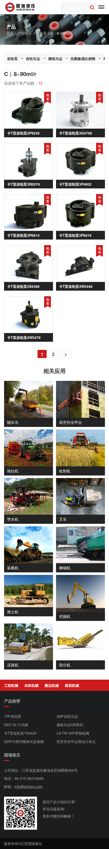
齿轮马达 (33, 58)
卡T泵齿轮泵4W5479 (24, 337)
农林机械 (31, 685)
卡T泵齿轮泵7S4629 (20, 733)
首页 (10, 33)
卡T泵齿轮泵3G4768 (75, 133)
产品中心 (25, 33)
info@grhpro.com (29, 786)
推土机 (13, 611)
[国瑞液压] (20, 7)
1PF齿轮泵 (12, 716)
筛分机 (64, 664)
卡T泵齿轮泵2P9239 (23, 133)
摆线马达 (55, 58)
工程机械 (11, 685)
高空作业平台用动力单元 (76, 741)
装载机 (13, 567)
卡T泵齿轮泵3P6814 (23, 235)
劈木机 (13, 519)
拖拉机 (13, 470)
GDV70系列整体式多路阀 (24, 741)
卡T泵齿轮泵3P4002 (75, 184)
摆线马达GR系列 (70, 724)
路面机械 (72, 685)
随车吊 (13, 422)
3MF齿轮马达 (67, 716)
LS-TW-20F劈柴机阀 (73, 733)
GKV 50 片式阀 (16, 724)
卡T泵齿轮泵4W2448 (76, 286)
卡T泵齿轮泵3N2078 (23, 184)
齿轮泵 (41, 33)
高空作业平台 (70, 422)
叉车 (63, 519)
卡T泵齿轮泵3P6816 (75, 235)
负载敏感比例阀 (82, 58)
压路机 (13, 664)
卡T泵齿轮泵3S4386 (23, 286)
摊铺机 (64, 567)
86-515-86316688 (29, 778)
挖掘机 (64, 616)
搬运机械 (52, 685)
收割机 (64, 470)
